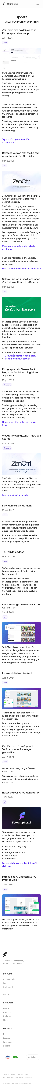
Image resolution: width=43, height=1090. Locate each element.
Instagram (7, 1042)
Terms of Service (9, 1075)
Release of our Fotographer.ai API (21, 792)
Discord (6, 1046)
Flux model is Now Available (17, 673)
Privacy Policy (23, 1075)
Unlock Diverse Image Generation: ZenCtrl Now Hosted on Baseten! (21, 280)
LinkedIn (6, 1038)
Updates (7, 1016)
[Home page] (10, 4)
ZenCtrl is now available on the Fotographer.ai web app (19, 31)
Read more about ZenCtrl (17, 358)
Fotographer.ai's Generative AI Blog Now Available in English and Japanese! (21, 372)
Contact (7, 1008)
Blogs (5, 1020)
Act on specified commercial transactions (17, 1077)
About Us (7, 1012)
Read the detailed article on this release (21, 268)
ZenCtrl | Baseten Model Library (20, 355)
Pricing (6, 983)
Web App (7, 994)
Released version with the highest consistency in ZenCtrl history (21, 154)
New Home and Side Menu (17, 505)
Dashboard (7, 987)
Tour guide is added (13, 551)
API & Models (8, 979)
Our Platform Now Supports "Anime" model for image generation (18, 749)
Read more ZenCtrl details (15, 495)
